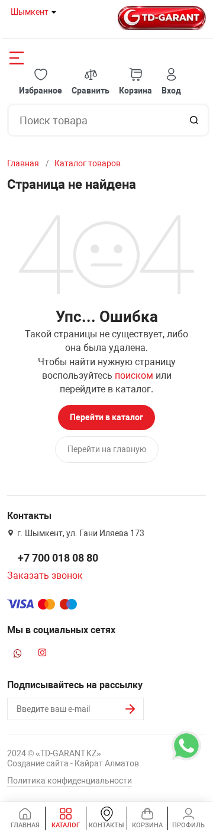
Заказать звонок (45, 575)
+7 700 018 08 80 (58, 558)
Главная (23, 163)
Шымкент (30, 12)
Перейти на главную (106, 449)
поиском (134, 375)
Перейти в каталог (106, 417)
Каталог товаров (87, 163)
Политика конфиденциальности (69, 780)
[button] (40, 81)
